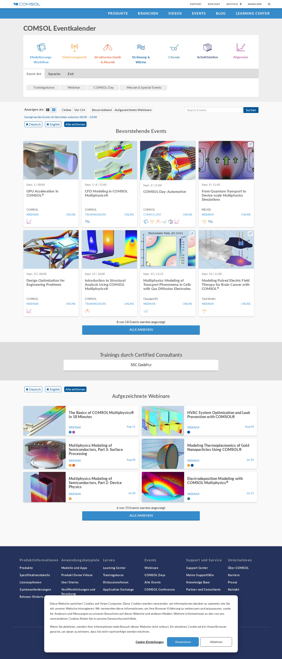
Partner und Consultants (203, 589)
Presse (232, 582)
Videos (175, 13)
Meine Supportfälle (200, 575)
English (55, 124)
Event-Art (34, 73)
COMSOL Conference (160, 589)
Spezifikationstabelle (35, 575)
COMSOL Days (155, 575)
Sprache (54, 73)
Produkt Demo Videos (77, 575)
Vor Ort (79, 110)
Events (199, 13)
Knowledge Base (198, 582)
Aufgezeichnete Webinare (133, 110)
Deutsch (35, 124)
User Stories (70, 582)
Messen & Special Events (144, 87)
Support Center (197, 568)
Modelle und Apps (74, 568)
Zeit (71, 73)
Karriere (234, 575)
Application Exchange (118, 589)
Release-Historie (32, 597)
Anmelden (255, 4)
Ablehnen (216, 642)
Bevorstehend (102, 110)
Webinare (152, 568)
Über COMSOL (238, 568)
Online (66, 110)
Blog (221, 13)
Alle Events (153, 582)
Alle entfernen (75, 124)
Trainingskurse (113, 575)
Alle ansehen (141, 329)
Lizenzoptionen (30, 582)
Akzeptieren (183, 642)
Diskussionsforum (116, 582)
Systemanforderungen (35, 589)
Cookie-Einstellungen (150, 642)
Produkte (118, 13)
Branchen (148, 13)
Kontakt (214, 4)
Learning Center (253, 13)
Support (196, 4)
